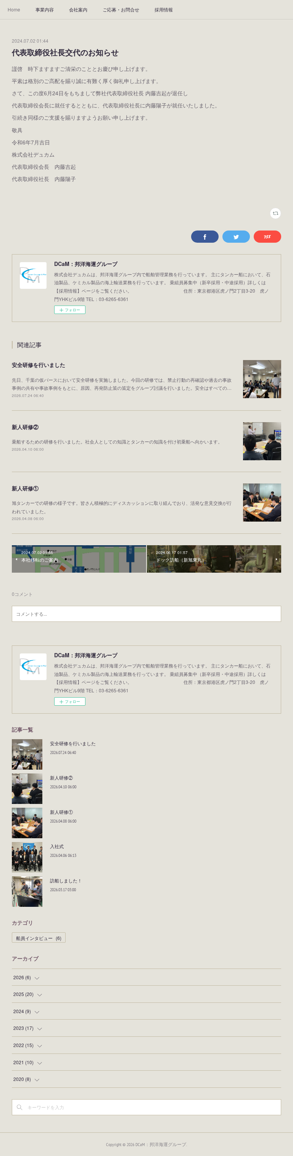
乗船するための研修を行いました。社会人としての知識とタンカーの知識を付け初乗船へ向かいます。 (117, 441)
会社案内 (78, 9)
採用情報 (164, 9)
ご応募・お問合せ (121, 9)
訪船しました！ (66, 880)
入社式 (57, 846)
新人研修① (25, 488)
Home (14, 9)
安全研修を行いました (38, 364)
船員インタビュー (38, 938)
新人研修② (25, 427)
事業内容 (44, 9)
